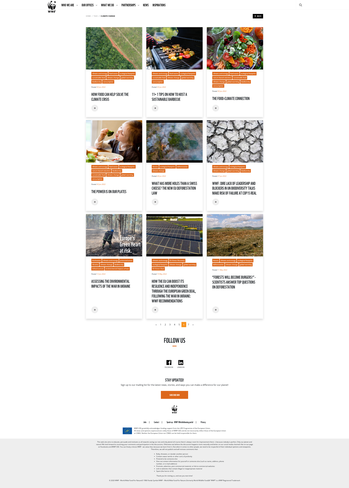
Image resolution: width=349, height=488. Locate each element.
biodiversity (96, 82)
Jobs (145, 422)
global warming (127, 77)
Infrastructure (97, 268)
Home (88, 16)
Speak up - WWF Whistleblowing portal (180, 422)
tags (96, 16)
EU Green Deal (158, 268)
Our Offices (88, 4)
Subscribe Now (174, 395)
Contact (157, 422)
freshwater (96, 260)
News (146, 4)
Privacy (203, 422)
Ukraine (95, 264)
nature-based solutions (222, 77)
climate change (113, 77)
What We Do (107, 4)
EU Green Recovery (177, 260)
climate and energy (99, 73)
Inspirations (159, 4)
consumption (108, 82)
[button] (77, 4)
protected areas (126, 260)
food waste (113, 73)
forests (155, 166)
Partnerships (128, 4)
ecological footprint (127, 73)
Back (259, 16)
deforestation (182, 166)
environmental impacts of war (117, 268)
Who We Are (68, 4)
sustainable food (98, 77)
